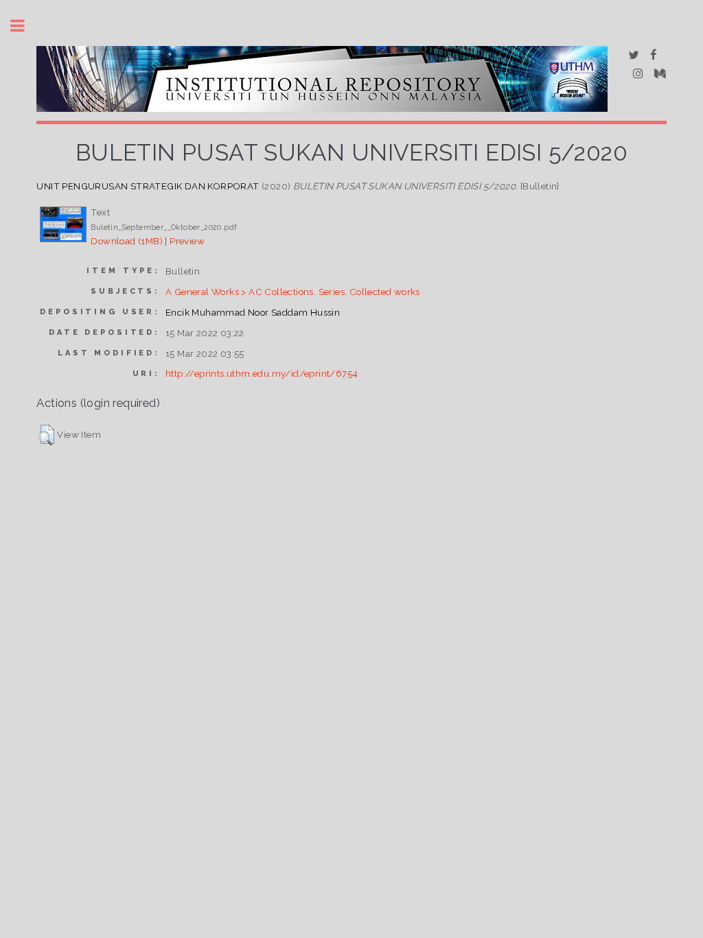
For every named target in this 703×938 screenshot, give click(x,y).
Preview (187, 240)
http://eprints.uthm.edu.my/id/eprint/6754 (261, 373)
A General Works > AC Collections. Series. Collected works (292, 291)
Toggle (24, 25)
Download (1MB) (127, 240)
